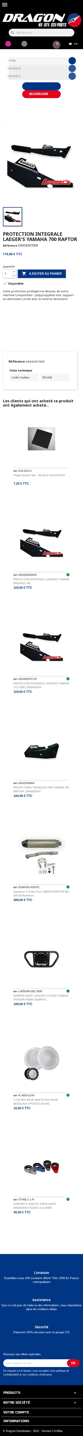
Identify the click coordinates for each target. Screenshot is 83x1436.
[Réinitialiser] (41, 86)
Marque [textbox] (15, 68)
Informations (16, 1421)
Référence (10, 245)
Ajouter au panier (42, 273)
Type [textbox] (12, 60)
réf (15, 471)
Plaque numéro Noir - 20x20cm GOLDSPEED (39, 475)
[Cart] (56, 45)
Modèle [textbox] (15, 76)
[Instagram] (8, 44)
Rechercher (39, 94)
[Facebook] (24, 44)
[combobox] (41, 61)
